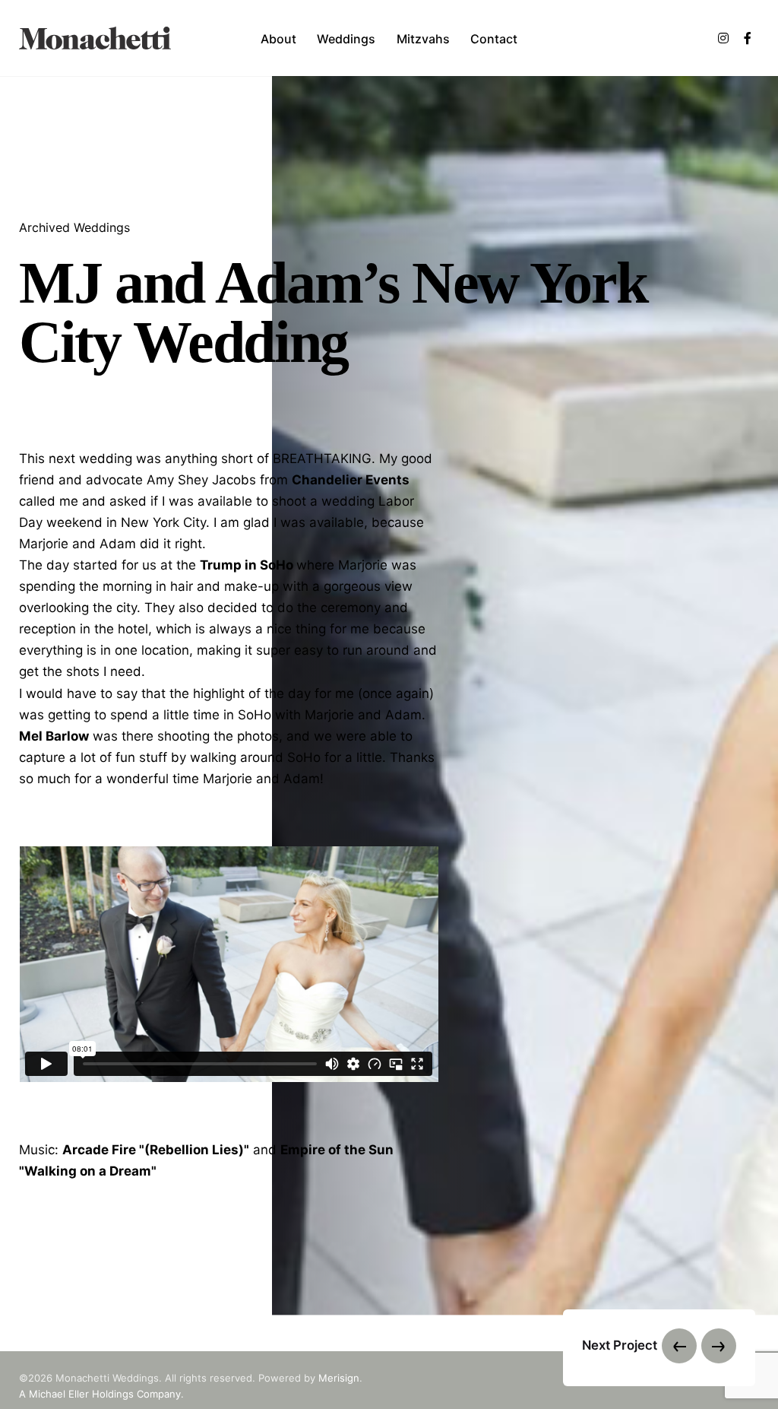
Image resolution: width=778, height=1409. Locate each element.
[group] (278, 38)
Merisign (338, 1378)
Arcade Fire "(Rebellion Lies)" (155, 1149)
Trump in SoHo (246, 565)
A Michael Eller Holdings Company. (101, 1394)
